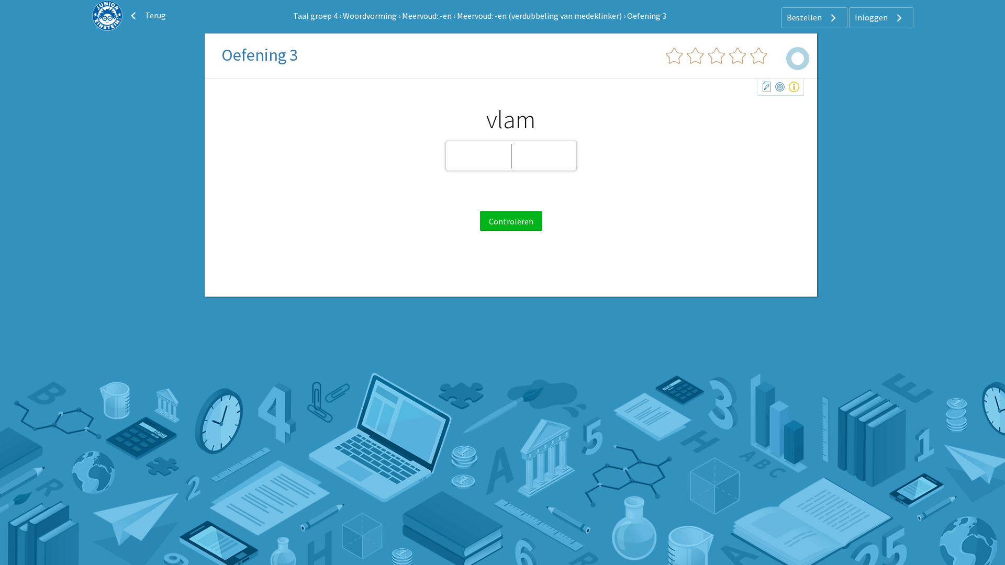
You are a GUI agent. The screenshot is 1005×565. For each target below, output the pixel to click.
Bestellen (805, 17)
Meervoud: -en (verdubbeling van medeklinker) (539, 15)
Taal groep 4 (315, 15)
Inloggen (872, 17)
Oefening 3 (646, 15)
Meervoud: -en (427, 15)
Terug (154, 15)
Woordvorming (370, 15)
